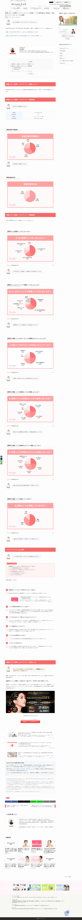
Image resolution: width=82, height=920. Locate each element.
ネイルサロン (25, 8)
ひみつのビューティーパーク (39, 908)
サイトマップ (23, 902)
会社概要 (13, 901)
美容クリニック (66, 8)
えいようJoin (54, 908)
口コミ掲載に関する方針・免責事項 (66, 60)
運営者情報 (17, 791)
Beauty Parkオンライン (45, 905)
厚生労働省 (23, 768)
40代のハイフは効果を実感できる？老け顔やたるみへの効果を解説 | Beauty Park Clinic (35, 753)
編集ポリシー (17, 765)
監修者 (61, 53)
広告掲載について (68, 4)
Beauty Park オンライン (64, 48)
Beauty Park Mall (22, 908)
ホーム (7, 11)
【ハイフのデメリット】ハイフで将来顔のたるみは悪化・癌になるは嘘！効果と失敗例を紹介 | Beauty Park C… (35, 733)
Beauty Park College (29, 908)
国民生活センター (29, 768)
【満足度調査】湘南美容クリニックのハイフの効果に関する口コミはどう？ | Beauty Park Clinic (35, 598)
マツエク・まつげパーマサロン (30, 897)
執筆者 (61, 55)
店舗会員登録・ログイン (59, 901)
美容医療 (16, 11)
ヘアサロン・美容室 (16, 8)
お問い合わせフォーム (34, 791)
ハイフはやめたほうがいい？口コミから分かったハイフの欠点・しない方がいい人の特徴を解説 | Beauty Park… (35, 743)
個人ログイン (59, 2)
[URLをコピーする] (49, 802)
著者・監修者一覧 (32, 766)
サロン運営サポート (36, 905)
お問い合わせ (62, 63)
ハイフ (20, 11)
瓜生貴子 (22, 49)
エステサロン (47, 8)
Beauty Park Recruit (48, 908)
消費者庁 (18, 768)
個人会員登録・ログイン (16, 902)
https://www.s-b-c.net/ (33, 715)
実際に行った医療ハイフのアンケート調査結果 (22, 71)
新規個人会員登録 (53, 4)
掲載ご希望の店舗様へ (61, 4)
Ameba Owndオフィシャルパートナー (26, 905)
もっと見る (30, 73)
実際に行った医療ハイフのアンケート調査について (23, 64)
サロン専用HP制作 (15, 905)
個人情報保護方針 (19, 901)
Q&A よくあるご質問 (45, 901)
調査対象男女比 (17, 69)
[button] (11, 802)
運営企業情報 (62, 50)
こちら (70, 37)
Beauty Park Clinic (15, 908)
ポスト (52, 2)
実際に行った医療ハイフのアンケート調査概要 (22, 66)
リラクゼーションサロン (46, 897)
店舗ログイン (67, 2)
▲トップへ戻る (68, 876)
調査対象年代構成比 (17, 67)
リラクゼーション (56, 8)
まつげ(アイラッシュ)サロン (36, 8)
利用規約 (24, 901)
